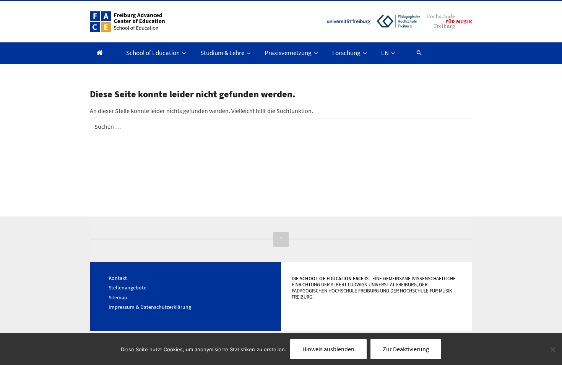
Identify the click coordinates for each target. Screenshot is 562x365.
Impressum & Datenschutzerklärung (150, 307)
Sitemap (118, 297)
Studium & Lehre (222, 52)
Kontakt (118, 278)
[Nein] (552, 349)
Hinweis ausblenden (328, 349)
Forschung (346, 52)
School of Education (153, 52)
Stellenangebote (127, 287)
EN (385, 52)
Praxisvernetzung (288, 52)
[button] (415, 52)
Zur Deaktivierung (406, 349)
